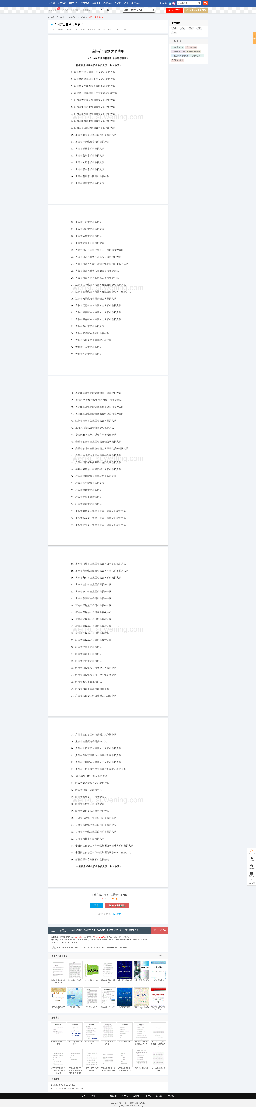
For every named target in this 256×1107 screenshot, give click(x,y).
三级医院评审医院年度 (180, 56)
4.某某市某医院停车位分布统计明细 (125, 1069)
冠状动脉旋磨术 (158, 980)
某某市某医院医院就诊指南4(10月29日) (141, 1043)
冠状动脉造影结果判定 (58, 1008)
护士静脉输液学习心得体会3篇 (58, 981)
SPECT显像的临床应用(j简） (108, 1043)
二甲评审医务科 (177, 47)
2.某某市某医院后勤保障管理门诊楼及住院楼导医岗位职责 (75, 1070)
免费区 (118, 3)
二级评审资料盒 (191, 47)
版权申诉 (86, 10)
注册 (161, 3)
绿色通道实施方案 (141, 1068)
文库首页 (62, 3)
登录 (166, 3)
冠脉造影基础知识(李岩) (124, 981)
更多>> (162, 956)
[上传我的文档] (205, 3)
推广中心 (135, 3)
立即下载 (175, 10)
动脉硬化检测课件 (125, 1007)
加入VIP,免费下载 (197, 10)
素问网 (51, 3)
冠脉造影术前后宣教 (141, 980)
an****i (60, 30)
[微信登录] (170, 3)
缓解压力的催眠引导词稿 (108, 981)
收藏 (66, 10)
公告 (103, 1096)
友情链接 (159, 1096)
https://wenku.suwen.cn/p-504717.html (71, 1088)
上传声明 (148, 1096)
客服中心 (107, 3)
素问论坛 (96, 3)
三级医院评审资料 (193, 52)
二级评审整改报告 (196, 56)
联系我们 (170, 1096)
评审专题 (85, 3)
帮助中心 (93, 1096)
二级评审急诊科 (177, 60)
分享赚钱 (55, 10)
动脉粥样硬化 (75, 1007)
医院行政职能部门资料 (69, 17)
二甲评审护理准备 (178, 52)
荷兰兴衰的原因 (91, 1007)
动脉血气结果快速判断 (141, 1008)
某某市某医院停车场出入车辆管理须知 (108, 1069)
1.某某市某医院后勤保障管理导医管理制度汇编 (58, 1070)
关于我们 (113, 1096)
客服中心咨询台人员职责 (58, 1043)
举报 (76, 10)
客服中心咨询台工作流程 (75, 1043)
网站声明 (125, 1096)
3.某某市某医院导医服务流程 (92, 1069)
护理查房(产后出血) (75, 980)
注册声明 (136, 1096)
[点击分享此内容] (254, 38)
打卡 (126, 3)
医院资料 (82, 17)
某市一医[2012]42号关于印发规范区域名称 (158, 1044)
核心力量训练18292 (91, 980)
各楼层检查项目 (125, 1042)
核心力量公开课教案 (108, 1007)
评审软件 (73, 3)
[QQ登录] (174, 3)
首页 (58, 17)
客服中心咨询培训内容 (91, 1043)
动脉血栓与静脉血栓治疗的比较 (158, 1008)
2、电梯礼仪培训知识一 (158, 1069)
